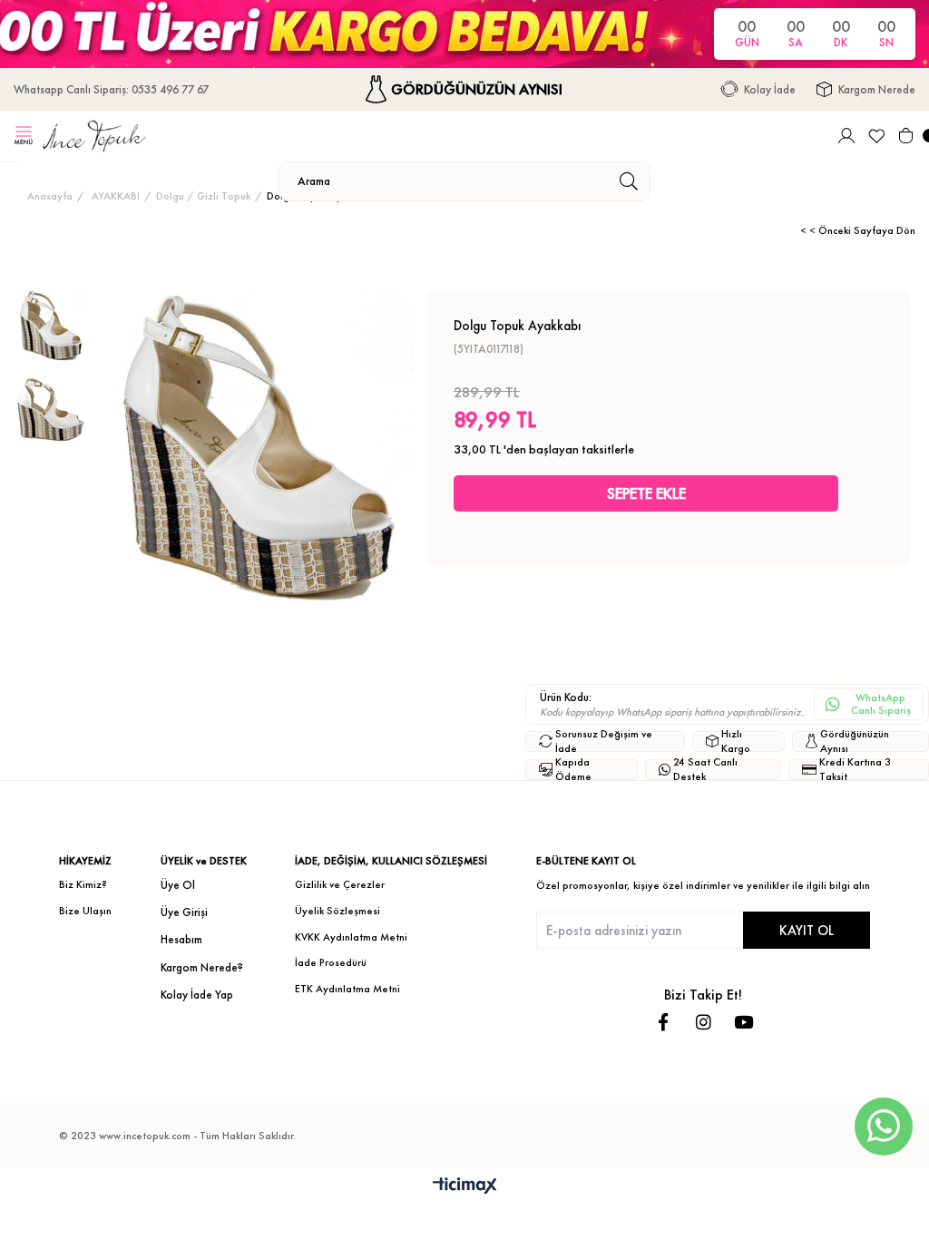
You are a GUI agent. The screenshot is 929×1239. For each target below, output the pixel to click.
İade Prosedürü (331, 962)
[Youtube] (743, 1021)
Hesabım (181, 939)
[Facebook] (663, 1021)
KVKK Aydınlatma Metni (351, 937)
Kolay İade (770, 89)
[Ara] (628, 181)
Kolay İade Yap (197, 994)
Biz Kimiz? (83, 884)
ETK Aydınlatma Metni (347, 988)
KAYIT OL (806, 930)
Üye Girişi (184, 912)
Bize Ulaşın (85, 910)
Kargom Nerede (876, 89)
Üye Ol (178, 885)
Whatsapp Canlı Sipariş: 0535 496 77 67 (111, 89)
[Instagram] (703, 1021)
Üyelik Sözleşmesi (337, 910)
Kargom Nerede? (202, 967)
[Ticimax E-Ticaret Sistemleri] (465, 1186)
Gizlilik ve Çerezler (340, 884)
